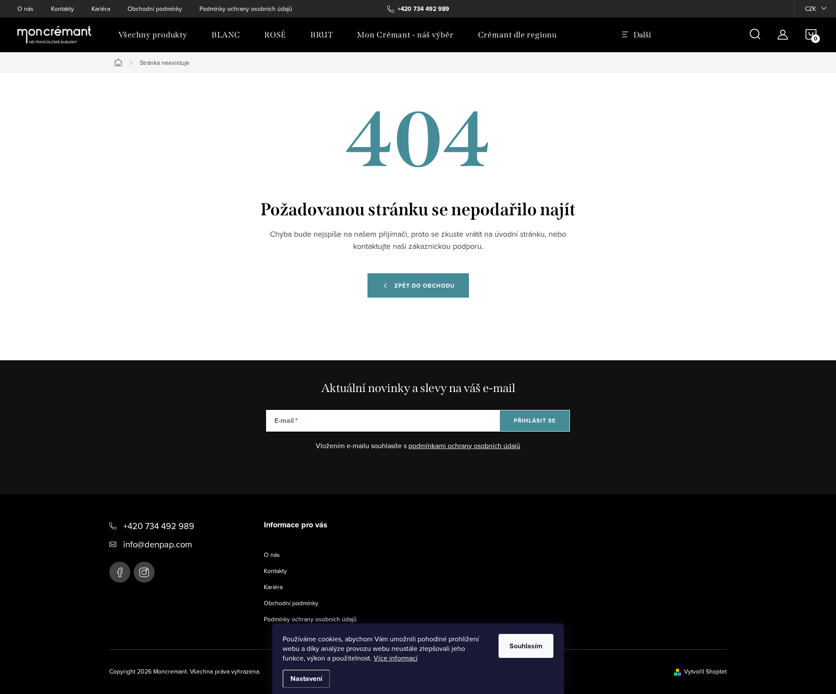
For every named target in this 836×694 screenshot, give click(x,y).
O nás (25, 8)
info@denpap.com (157, 544)
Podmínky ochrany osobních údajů (245, 8)
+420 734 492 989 (158, 526)
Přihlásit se (535, 420)
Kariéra (100, 8)
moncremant (144, 572)
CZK (810, 8)
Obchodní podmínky (155, 8)
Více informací (396, 658)
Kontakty (62, 8)
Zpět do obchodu (424, 286)
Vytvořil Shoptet (705, 671)
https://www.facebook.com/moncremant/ (119, 572)
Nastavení (306, 679)
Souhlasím (526, 646)
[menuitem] (152, 34)
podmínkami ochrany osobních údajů (464, 445)
